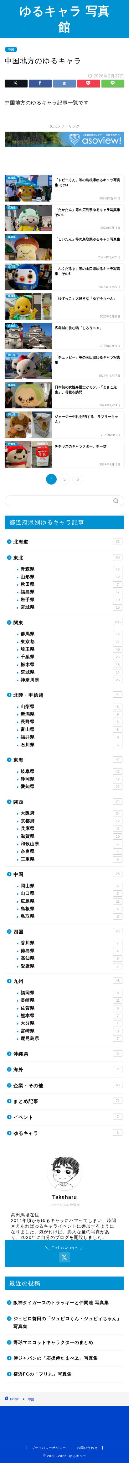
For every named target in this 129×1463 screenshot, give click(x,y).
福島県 (70, 592)
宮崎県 (70, 1031)
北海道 (66, 541)
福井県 (70, 737)
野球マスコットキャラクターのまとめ (53, 1342)
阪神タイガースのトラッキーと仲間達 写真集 (61, 1302)
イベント (66, 1117)
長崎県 (70, 1000)
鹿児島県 (70, 1038)
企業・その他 (66, 1085)
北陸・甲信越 (66, 695)
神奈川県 (70, 680)
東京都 (70, 641)
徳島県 (70, 950)
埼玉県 (70, 649)
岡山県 (70, 886)
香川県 (70, 943)
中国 (11, 49)
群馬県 (70, 634)
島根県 (70, 908)
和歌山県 (70, 844)
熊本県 (70, 1015)
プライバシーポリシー (49, 1448)
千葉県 (70, 656)
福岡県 (70, 992)
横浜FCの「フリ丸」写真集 (42, 1374)
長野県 (70, 721)
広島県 (70, 901)
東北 (66, 557)
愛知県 (70, 786)
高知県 (70, 958)
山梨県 (70, 706)
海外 (66, 1069)
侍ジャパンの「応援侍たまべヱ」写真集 (55, 1358)
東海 (66, 760)
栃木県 (70, 664)
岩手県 (70, 599)
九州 (66, 981)
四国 (66, 931)
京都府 (70, 821)
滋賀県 (70, 836)
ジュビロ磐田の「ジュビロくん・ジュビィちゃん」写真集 (67, 1322)
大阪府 (70, 813)
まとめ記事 (66, 1101)
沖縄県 (66, 1054)
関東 (67, 622)
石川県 (70, 744)
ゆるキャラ (66, 1133)
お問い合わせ (87, 1448)
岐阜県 (70, 771)
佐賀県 (70, 1008)
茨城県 (70, 672)
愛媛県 (70, 966)
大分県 (70, 1023)
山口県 (70, 893)
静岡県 (70, 779)
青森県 (70, 569)
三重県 (70, 859)
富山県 (70, 729)
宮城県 (70, 607)
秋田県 (70, 584)
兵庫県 (70, 828)
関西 (66, 802)
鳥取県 (70, 916)
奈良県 (70, 851)
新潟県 (70, 714)
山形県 (70, 576)
